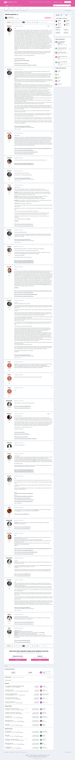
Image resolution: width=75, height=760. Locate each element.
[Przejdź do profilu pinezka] (9, 618)
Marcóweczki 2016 (8, 716)
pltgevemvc (59, 77)
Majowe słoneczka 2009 (9, 720)
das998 (44, 672)
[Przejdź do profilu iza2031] (9, 365)
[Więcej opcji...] (52, 26)
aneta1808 (9, 157)
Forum (15, 2)
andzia (8, 713)
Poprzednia (9, 22)
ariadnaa (9, 246)
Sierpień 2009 (7, 724)
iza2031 (9, 361)
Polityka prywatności (33, 755)
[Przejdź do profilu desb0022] (56, 71)
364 (19, 747)
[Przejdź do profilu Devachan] (9, 73)
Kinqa (9, 185)
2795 (19, 716)
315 (25, 22)
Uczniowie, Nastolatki (19, 702)
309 (12, 22)
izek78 (9, 507)
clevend (44, 697)
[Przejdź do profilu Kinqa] (9, 188)
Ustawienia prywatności (42, 755)
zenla (43, 701)
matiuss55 (44, 747)
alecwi (9, 628)
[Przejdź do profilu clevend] (41, 698)
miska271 (9, 476)
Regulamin (27, 755)
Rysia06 (8, 748)
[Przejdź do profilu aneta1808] (9, 161)
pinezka (9, 614)
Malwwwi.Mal (45, 716)
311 (16, 22)
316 (28, 22)
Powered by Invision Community (37, 758)
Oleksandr (44, 708)
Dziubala (8, 709)
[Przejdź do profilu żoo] (56, 74)
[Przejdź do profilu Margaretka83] (9, 404)
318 (32, 22)
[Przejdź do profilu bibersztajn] (41, 713)
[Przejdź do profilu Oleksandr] (41, 709)
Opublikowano (18, 69)
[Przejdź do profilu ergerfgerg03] (56, 84)
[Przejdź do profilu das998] (41, 672)
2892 (28, 712)
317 (30, 22)
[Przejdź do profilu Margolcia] (6, 18)
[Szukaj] (70, 5)
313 (21, 22)
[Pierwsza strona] (5, 22)
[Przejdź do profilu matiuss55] (41, 748)
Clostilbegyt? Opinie (8, 747)
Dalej (37, 22)
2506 (17, 724)
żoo (58, 74)
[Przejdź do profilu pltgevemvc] (56, 78)
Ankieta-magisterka (61, 63)
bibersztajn (44, 712)
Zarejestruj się (18, 659)
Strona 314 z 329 (44, 22)
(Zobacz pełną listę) (50, 677)
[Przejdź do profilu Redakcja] (56, 81)
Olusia (8, 717)
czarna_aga (9, 721)
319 (34, 22)
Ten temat (65, 5)
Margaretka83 (9, 400)
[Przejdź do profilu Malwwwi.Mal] (41, 717)
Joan (8, 725)
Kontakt (48, 755)
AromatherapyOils (8, 680)
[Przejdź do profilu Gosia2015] (56, 48)
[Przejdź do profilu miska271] (9, 479)
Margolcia (12, 17)
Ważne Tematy (19, 5)
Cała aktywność (12, 5)
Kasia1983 (9, 133)
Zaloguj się (40, 659)
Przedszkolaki (17, 687)
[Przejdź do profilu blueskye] (41, 691)
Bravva (8, 702)
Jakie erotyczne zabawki (62, 52)
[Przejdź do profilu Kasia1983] (9, 136)
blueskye (59, 53)
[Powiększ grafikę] (14, 220)
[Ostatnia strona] (39, 22)
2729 (21, 720)
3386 (27, 708)
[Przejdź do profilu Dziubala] (41, 725)
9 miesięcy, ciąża (18, 748)
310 (14, 22)
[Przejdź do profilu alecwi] (9, 631)
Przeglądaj (6, 5)
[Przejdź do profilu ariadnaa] (9, 250)
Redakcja (59, 80)
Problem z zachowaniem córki (10, 701)
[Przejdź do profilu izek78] (9, 511)
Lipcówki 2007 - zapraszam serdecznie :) (12, 708)
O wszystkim (17, 18)
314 (23, 22)
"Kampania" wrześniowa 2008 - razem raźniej (12, 712)
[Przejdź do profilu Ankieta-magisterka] (41, 695)
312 (19, 22)
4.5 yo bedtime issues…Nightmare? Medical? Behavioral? (14, 686)
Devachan (9, 69)
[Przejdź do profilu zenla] (41, 702)
